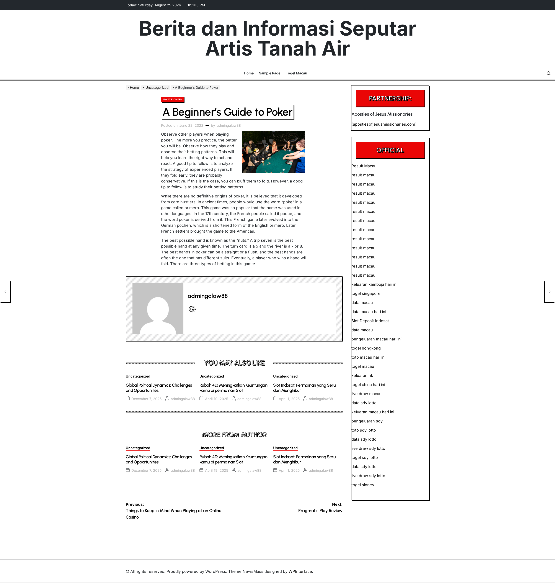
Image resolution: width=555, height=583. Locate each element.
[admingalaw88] (157, 308)
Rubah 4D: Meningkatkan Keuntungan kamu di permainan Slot (233, 388)
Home (249, 73)
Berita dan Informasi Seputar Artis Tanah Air (277, 38)
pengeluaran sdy (367, 421)
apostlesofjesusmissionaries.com (384, 124)
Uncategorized (172, 99)
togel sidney (362, 485)
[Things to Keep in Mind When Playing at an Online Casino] (5, 291)
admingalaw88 (229, 125)
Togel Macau (296, 73)
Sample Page (269, 73)
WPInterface (300, 571)
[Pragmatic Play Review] (550, 291)
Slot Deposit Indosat (370, 321)
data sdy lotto (364, 466)
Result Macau (364, 166)
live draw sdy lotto (368, 475)
